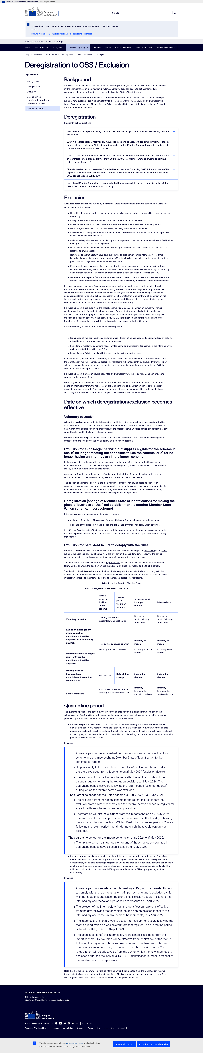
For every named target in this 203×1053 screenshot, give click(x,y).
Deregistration (34, 86)
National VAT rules (144, 47)
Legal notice (109, 1028)
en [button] (117, 13)
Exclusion (31, 91)
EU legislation (58, 47)
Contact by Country (123, 47)
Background (33, 81)
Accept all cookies (124, 1044)
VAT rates (96, 47)
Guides (108, 47)
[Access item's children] (88, 47)
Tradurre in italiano (39, 34)
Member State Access (165, 47)
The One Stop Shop (76, 47)
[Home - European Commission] (44, 11)
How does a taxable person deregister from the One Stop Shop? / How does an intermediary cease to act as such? (118, 133)
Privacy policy (94, 1028)
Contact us (87, 1023)
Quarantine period (35, 108)
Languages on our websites (61, 1028)
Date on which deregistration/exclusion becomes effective (38, 100)
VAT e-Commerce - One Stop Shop (59, 55)
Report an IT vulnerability (35, 1028)
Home (27, 47)
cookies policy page (74, 1043)
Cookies (80, 1028)
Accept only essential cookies (153, 1044)
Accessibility (123, 1028)
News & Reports (41, 47)
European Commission (33, 55)
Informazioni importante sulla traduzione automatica (70, 34)
